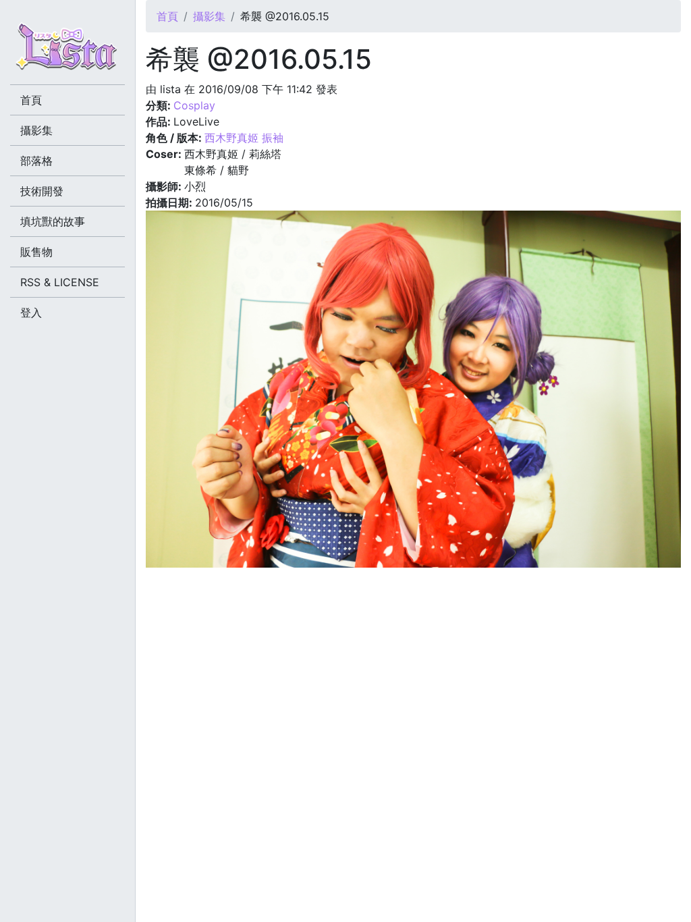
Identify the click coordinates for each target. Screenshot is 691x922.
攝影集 (209, 16)
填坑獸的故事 (52, 221)
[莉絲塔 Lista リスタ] (67, 50)
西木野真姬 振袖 (243, 137)
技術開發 (41, 191)
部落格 (36, 160)
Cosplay (194, 105)
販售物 (36, 252)
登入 (31, 312)
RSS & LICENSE (59, 282)
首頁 (167, 16)
